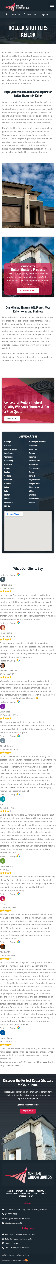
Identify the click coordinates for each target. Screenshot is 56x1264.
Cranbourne (8, 456)
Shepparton (33, 464)
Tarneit (32, 475)
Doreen (7, 468)
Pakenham (33, 445)
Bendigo (7, 441)
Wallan (31, 491)
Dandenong (8, 460)
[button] (52, 5)
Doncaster (8, 464)
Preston (32, 453)
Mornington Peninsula (37, 441)
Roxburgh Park (35, 460)
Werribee (32, 494)
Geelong (7, 475)
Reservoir (32, 456)
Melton (7, 494)
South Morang (34, 468)
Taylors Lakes (34, 479)
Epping (7, 472)
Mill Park (8, 506)
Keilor (6, 487)
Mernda (7, 498)
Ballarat (7, 445)
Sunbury (32, 472)
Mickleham (8, 502)
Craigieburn (8, 453)
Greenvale (8, 479)
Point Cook (33, 449)
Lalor (6, 491)
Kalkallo (7, 483)
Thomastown (34, 487)
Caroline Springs (10, 449)
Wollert (32, 502)
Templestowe (34, 483)
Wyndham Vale (35, 498)
